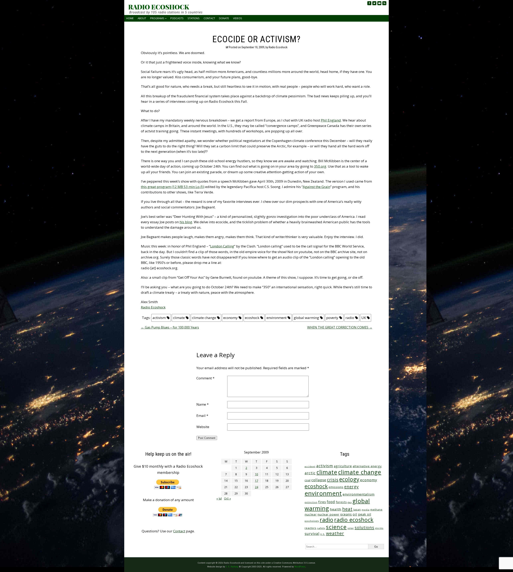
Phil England (331, 120)
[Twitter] (374, 3)
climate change (204, 317)
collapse (318, 480)
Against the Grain (316, 186)
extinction (311, 502)
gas (350, 502)
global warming (306, 317)
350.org (320, 166)
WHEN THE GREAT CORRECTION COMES (339, 327)
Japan (357, 509)
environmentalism (359, 494)
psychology (312, 520)
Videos (237, 18)
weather (335, 533)
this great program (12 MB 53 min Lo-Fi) (172, 186)
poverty (332, 317)
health (335, 509)
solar (350, 528)
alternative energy (367, 466)
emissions (336, 487)
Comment (205, 378)
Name (202, 404)
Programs (157, 18)
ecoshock (252, 317)
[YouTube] (379, 3)
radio (349, 317)
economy (230, 317)
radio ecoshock (354, 519)
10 (256, 474)
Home (130, 18)
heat (347, 509)
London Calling (222, 246)
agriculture (343, 466)
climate (179, 317)
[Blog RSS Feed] (384, 3)
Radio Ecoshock (153, 307)
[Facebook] (369, 3)
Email (202, 415)
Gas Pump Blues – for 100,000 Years (170, 327)
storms (379, 528)
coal (308, 480)
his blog (186, 222)
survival (312, 533)
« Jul (219, 498)
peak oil (364, 514)
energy (351, 486)
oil (355, 514)
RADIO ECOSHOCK (158, 7)
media (366, 509)
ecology (349, 479)
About (142, 18)
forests (341, 502)
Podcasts (177, 18)
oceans (346, 514)
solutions (364, 527)
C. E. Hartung (232, 566)
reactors (310, 528)
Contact (209, 18)
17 (256, 481)
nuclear (311, 514)
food (331, 501)
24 (256, 487)
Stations (194, 18)
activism (159, 317)
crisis (332, 480)
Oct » (227, 498)
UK (363, 317)
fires (322, 502)
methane (376, 509)
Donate (224, 18)
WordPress (299, 566)
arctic (310, 472)
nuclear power (328, 514)
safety (321, 528)
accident (310, 466)
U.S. (322, 534)
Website (202, 426)
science (336, 527)
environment (277, 317)
